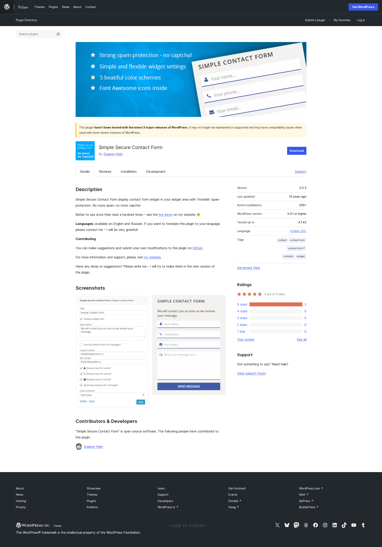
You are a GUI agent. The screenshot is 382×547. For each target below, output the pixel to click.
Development (156, 172)
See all (301, 339)
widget (301, 256)
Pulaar (58, 525)
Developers (165, 501)
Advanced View (248, 268)
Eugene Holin (113, 154)
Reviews (105, 172)
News (19, 494)
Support (300, 172)
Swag (233, 507)
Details (85, 172)
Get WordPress (363, 7)
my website (152, 257)
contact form (297, 240)
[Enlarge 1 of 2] (144, 300)
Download (297, 150)
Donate (235, 501)
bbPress (306, 501)
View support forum (251, 373)
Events (232, 494)
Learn (161, 488)
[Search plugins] (58, 34)
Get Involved (237, 488)
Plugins (91, 501)
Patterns (92, 507)
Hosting (21, 501)
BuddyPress (309, 507)
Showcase (93, 488)
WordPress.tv (168, 507)
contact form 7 (296, 248)
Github (197, 248)
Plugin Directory (26, 20)
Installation (129, 172)
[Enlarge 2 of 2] (220, 300)
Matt (304, 494)
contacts (288, 256)
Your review (245, 339)
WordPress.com (311, 488)
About (20, 488)
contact (282, 240)
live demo (166, 215)
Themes (92, 494)
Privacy (21, 507)
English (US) (298, 231)
